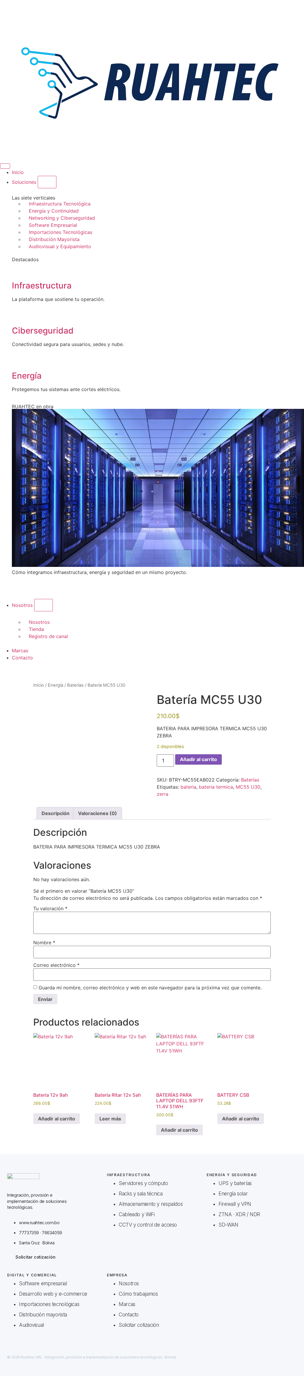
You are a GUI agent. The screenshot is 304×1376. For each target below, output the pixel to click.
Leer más (110, 1119)
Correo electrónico (56, 965)
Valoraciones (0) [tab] (97, 813)
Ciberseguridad (43, 331)
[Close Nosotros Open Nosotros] (43, 605)
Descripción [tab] (55, 813)
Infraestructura (42, 285)
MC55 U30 (248, 787)
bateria (188, 787)
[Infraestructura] (19, 269)
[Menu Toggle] (5, 166)
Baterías (75, 685)
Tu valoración (50, 908)
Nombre (44, 942)
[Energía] (19, 359)
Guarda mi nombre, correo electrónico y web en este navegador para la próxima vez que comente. (150, 987)
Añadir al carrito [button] (56, 1119)
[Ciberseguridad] (19, 314)
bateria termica (216, 787)
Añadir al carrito (198, 759)
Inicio (38, 685)
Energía (27, 376)
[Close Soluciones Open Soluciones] (47, 182)
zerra (162, 794)
